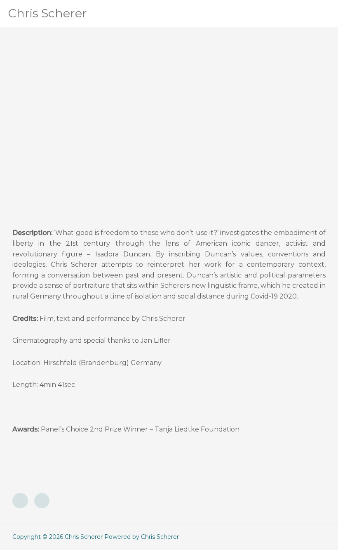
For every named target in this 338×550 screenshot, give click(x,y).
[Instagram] (42, 501)
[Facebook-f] (20, 501)
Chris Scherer (47, 13)
